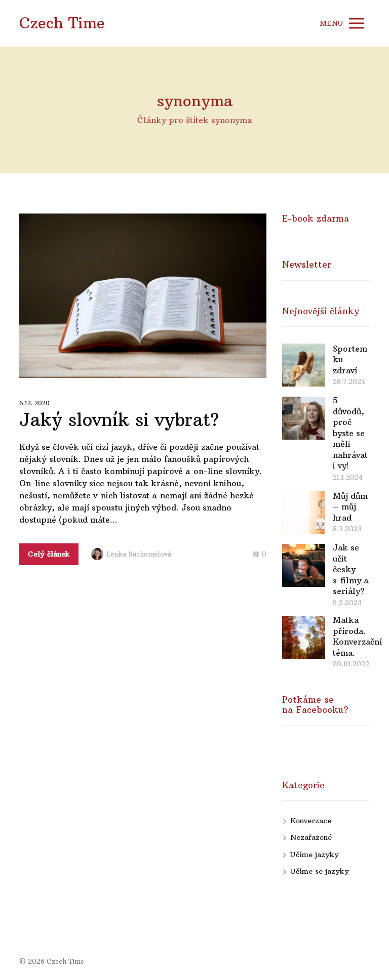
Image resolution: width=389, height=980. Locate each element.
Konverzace (310, 820)
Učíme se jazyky (319, 871)
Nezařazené (311, 837)
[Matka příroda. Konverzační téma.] (303, 637)
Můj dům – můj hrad (350, 507)
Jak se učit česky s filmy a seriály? (350, 569)
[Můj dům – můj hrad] (303, 512)
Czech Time (62, 23)
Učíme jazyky (314, 854)
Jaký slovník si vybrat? (119, 420)
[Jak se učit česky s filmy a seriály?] (303, 565)
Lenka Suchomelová (139, 554)
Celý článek (49, 554)
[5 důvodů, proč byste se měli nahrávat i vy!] (303, 418)
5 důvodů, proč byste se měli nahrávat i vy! (350, 433)
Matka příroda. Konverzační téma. (357, 636)
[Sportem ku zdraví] (303, 365)
